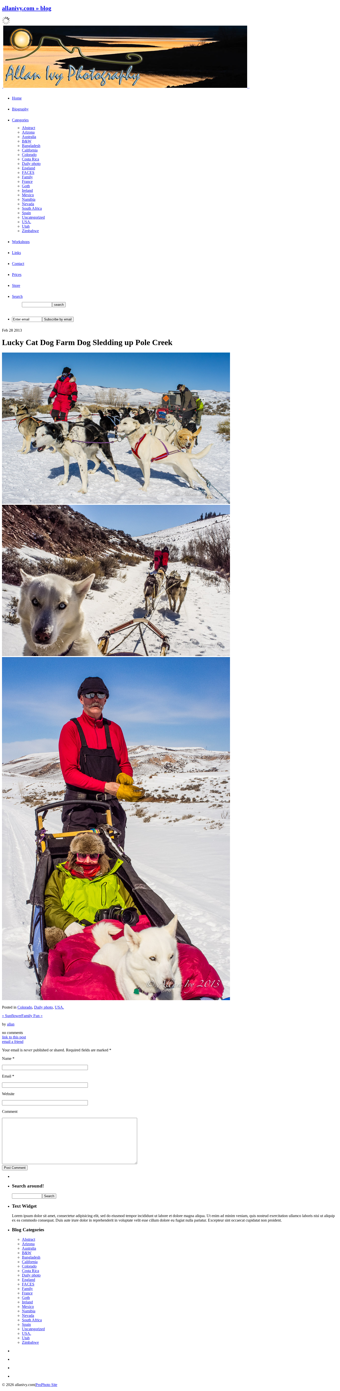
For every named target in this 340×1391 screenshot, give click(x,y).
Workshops (21, 242)
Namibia (28, 199)
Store (16, 285)
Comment (9, 1111)
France (27, 181)
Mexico (28, 195)
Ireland (27, 190)
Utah (26, 226)
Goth (26, 186)
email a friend (12, 1041)
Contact (18, 263)
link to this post (14, 1037)
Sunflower (11, 1016)
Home (17, 98)
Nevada (28, 204)
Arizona (28, 132)
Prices (16, 274)
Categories (20, 120)
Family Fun (32, 1016)
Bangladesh (31, 146)
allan (10, 1024)
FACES (28, 172)
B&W (26, 141)
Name (6, 1058)
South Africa (32, 208)
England (28, 168)
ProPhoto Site (46, 1385)
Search (17, 296)
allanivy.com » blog (26, 8)
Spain (26, 213)
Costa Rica (30, 159)
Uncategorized (33, 217)
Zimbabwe (30, 231)
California (30, 150)
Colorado (29, 155)
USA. (26, 222)
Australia (29, 137)
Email (6, 1076)
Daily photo (31, 163)
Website (8, 1094)
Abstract (28, 128)
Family (27, 177)
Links (16, 253)
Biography (20, 109)
